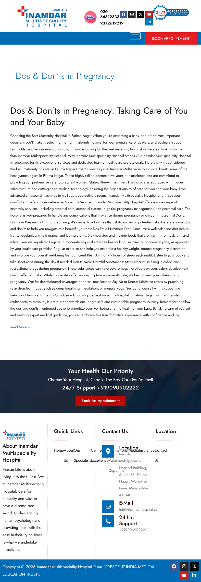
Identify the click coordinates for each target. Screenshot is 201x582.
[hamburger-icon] (135, 35)
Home (59, 450)
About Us (69, 455)
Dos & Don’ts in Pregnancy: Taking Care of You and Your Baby (99, 116)
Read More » (20, 326)
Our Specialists (82, 455)
